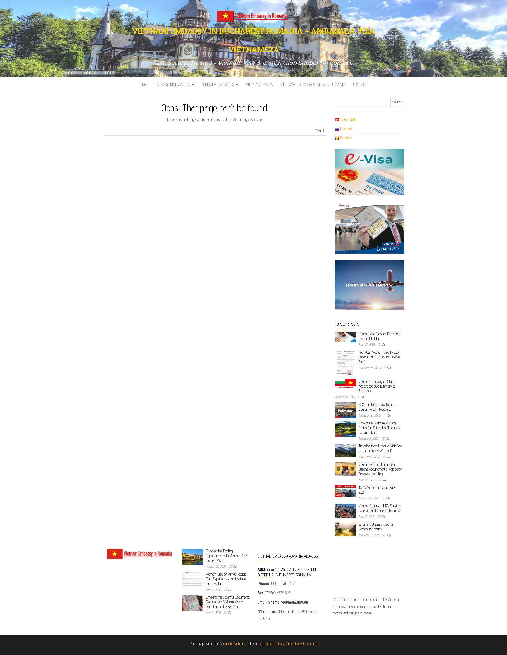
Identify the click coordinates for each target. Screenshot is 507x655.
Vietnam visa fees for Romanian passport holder (379, 336)
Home (144, 84)
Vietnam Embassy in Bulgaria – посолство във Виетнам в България (379, 386)
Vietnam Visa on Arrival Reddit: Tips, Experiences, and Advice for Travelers (226, 579)
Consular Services (218, 84)
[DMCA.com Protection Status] (366, 570)
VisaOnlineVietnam (232, 643)
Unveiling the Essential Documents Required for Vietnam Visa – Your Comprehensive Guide (228, 602)
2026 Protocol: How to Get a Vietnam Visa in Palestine (377, 407)
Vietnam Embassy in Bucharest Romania (288, 643)
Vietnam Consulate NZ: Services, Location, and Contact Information (380, 508)
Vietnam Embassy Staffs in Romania (313, 84)
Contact (360, 84)
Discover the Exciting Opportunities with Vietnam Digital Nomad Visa (227, 556)
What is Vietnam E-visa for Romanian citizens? (376, 526)
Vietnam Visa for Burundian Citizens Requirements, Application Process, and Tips (380, 469)
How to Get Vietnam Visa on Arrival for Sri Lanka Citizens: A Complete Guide (379, 428)
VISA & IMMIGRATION (174, 84)
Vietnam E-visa (259, 84)
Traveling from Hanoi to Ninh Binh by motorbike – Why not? (380, 448)
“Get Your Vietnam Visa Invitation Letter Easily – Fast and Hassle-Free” (380, 357)
